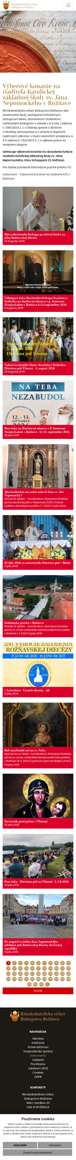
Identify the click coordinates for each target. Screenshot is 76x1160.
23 (8, 973)
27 (32, 973)
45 (29, 984)
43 (62, 979)
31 (56, 973)
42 (56, 979)
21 (62, 968)
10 (62, 963)
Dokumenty (38, 1055)
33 (68, 973)
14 (20, 968)
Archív (38, 990)
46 (35, 984)
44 (68, 979)
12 (8, 968)
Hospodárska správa (38, 1051)
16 (32, 968)
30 (50, 973)
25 (20, 973)
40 (44, 979)
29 (44, 973)
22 (68, 968)
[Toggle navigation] (68, 5)
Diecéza (38, 1038)
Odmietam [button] (55, 1145)
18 (44, 968)
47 (41, 984)
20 (56, 968)
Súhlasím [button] (20, 1145)
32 (62, 973)
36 (20, 979)
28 (38, 973)
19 (50, 968)
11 (68, 963)
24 (14, 973)
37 (26, 979)
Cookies (38, 1072)
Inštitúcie (38, 1043)
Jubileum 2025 (38, 1068)
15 (26, 968)
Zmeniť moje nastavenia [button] (37, 1152)
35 (14, 979)
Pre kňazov (38, 1064)
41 (50, 979)
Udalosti (38, 1060)
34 (8, 979)
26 (26, 973)
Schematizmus (38, 1047)
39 (38, 979)
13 (14, 968)
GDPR (38, 1077)
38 (32, 979)
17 (38, 968)
